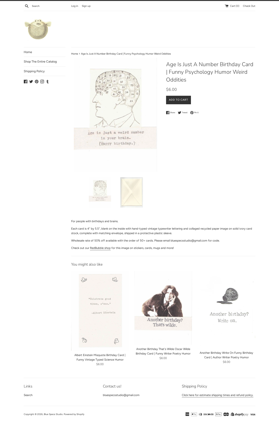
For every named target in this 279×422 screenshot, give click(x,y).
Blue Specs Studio (53, 414)
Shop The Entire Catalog (40, 61)
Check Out (249, 5)
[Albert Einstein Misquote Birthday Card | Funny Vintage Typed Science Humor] (100, 311)
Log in (74, 5)
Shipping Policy (34, 71)
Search (28, 395)
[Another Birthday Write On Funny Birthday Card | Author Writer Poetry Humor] (226, 310)
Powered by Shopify (74, 414)
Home (28, 52)
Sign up (86, 5)
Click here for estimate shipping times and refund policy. (217, 395)
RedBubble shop (100, 248)
